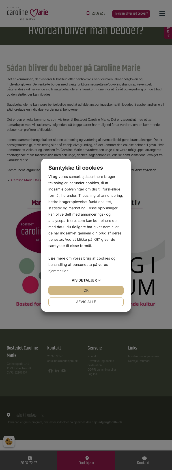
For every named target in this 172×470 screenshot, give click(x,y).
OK (86, 290)
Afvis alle (86, 301)
